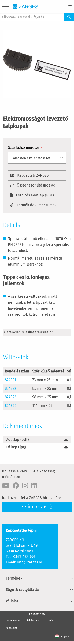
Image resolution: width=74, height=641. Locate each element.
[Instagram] (25, 486)
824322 (10, 388)
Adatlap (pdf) (17, 439)
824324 (10, 405)
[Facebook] (16, 486)
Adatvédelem (34, 620)
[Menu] (5, 7)
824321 (10, 380)
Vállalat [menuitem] (12, 601)
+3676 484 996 (24, 556)
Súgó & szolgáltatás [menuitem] (23, 589)
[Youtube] (5, 486)
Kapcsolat (11, 628)
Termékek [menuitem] (14, 578)
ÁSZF (52, 620)
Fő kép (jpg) (16, 447)
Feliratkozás (35, 507)
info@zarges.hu (30, 562)
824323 (10, 397)
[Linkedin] (34, 486)
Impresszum (13, 620)
